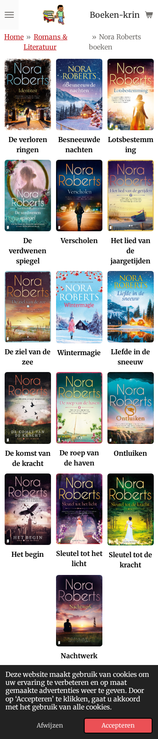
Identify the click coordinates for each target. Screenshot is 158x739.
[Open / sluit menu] (9, 15)
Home (14, 37)
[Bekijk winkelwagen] (148, 15)
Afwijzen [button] (50, 725)
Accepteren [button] (118, 725)
